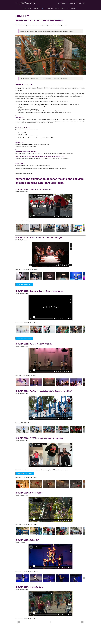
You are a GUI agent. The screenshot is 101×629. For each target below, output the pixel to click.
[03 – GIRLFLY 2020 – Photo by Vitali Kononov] (50, 485)
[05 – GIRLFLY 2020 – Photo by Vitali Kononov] (78, 485)
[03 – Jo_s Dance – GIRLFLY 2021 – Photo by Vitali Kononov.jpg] (50, 430)
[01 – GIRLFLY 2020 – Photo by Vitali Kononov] (22, 485)
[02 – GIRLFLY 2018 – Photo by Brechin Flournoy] (36, 579)
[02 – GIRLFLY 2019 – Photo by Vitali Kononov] (36, 532)
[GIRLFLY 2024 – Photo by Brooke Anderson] (22, 276)
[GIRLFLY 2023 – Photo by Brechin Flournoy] (36, 330)
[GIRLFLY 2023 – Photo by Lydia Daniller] (22, 383)
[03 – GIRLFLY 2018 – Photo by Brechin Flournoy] (50, 579)
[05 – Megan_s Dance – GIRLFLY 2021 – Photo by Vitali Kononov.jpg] (78, 430)
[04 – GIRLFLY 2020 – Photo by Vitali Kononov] (64, 485)
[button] (17, 228)
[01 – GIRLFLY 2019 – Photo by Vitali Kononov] (22, 532)
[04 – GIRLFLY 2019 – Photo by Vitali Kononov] (64, 532)
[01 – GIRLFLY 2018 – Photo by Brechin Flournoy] (22, 579)
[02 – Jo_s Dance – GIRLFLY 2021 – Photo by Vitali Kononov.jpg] (36, 430)
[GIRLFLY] (22, 228)
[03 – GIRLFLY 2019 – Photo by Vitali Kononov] (50, 532)
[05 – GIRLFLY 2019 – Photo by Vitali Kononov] (78, 532)
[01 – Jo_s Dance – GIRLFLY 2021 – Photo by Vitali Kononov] (22, 430)
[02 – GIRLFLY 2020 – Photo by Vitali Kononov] (36, 485)
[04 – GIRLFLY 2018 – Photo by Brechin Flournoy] (64, 579)
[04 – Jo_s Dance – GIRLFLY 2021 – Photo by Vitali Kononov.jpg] (64, 430)
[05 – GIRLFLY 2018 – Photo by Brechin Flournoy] (78, 579)
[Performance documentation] (22, 330)
